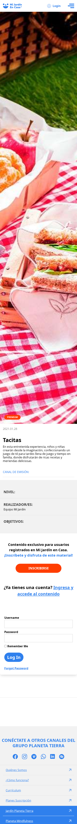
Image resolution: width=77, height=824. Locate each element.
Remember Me (17, 646)
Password (11, 632)
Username (11, 618)
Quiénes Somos (16, 770)
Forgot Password (16, 668)
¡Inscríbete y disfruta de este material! (38, 555)
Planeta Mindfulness (19, 821)
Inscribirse (38, 568)
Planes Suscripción (18, 800)
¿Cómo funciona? (17, 780)
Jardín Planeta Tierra (19, 811)
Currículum (13, 790)
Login (57, 6)
